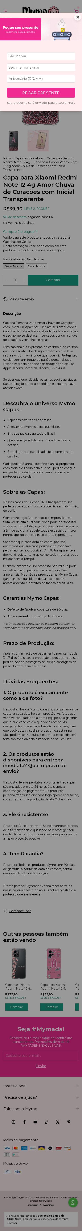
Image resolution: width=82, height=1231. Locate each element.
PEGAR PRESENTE (41, 92)
